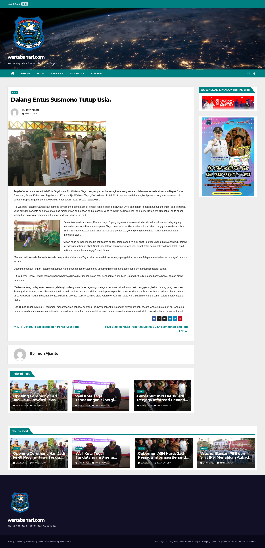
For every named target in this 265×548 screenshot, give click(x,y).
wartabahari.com (26, 57)
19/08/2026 (84, 463)
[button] (249, 73)
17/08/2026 (209, 463)
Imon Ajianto (32, 109)
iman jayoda (40, 405)
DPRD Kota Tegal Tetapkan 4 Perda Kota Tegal (48, 326)
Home (155, 541)
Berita (25, 73)
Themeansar (65, 541)
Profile (56, 73)
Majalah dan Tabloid (227, 541)
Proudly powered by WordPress (22, 541)
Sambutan (77, 73)
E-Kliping (97, 73)
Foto (40, 73)
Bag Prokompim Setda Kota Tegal (185, 541)
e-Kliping (206, 541)
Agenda (163, 541)
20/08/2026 (22, 463)
